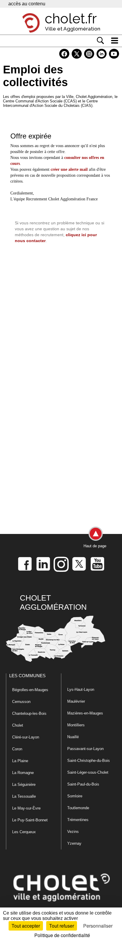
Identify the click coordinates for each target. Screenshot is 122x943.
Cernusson (21, 701)
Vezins (73, 831)
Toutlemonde (78, 808)
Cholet (17, 725)
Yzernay (74, 843)
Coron (17, 749)
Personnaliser (98, 925)
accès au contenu (26, 3)
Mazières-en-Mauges (85, 713)
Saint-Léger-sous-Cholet (87, 772)
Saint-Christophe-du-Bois (88, 760)
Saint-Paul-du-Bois (83, 784)
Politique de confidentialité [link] (62, 935)
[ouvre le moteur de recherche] (100, 40)
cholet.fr (71, 19)
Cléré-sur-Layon (25, 737)
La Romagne (23, 772)
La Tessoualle (24, 796)
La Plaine (20, 761)
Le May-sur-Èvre (26, 808)
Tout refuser (61, 925)
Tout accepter (26, 925)
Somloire (74, 796)
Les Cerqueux (24, 832)
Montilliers (76, 725)
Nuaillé (73, 737)
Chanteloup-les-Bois (29, 713)
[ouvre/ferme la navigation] (115, 40)
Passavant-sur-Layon (85, 748)
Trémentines (78, 820)
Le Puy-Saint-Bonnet (30, 820)
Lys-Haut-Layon (80, 689)
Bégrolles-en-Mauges (30, 690)
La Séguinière (24, 784)
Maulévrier (76, 701)
